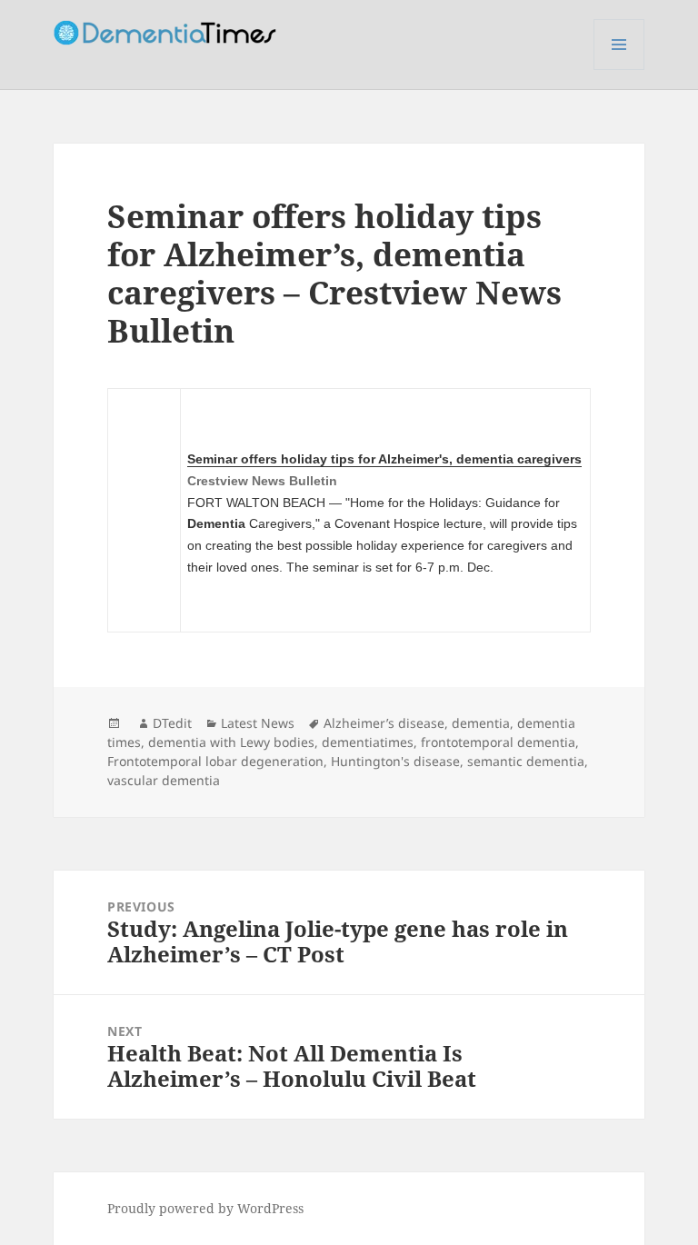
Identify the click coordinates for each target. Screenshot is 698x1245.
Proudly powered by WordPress (205, 1208)
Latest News (257, 723)
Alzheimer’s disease (384, 723)
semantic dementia (525, 761)
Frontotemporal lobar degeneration (215, 761)
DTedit (172, 723)
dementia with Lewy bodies (231, 742)
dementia (481, 723)
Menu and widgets (619, 69)
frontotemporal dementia (498, 742)
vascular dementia (163, 780)
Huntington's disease (395, 761)
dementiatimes (368, 742)
